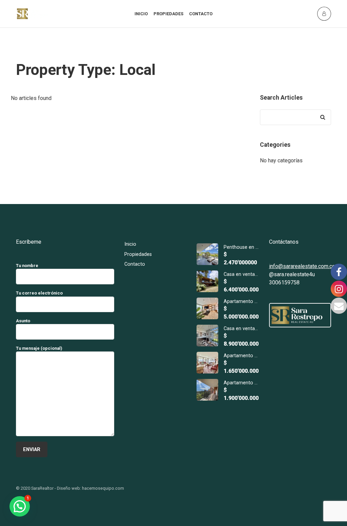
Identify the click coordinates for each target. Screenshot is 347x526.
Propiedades (168, 13)
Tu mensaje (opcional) (39, 348)
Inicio (141, 13)
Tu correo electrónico (39, 293)
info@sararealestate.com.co (302, 266)
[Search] (322, 117)
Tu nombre (27, 265)
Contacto (200, 13)
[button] (19, 506)
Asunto (23, 320)
